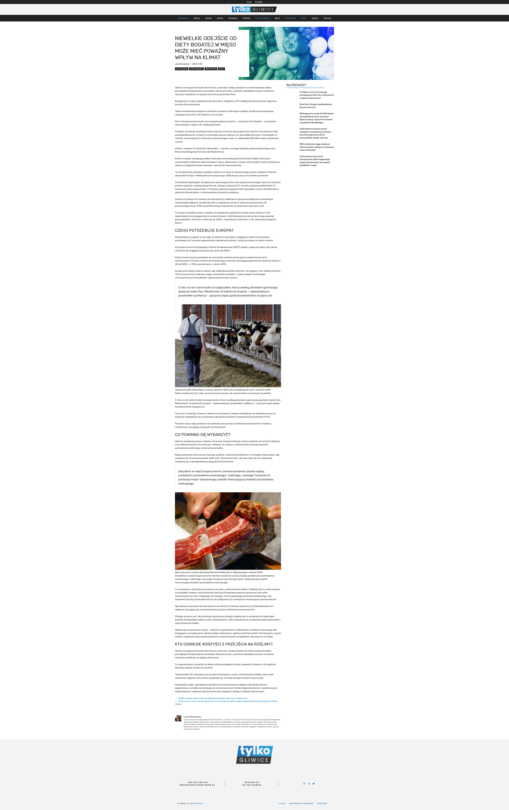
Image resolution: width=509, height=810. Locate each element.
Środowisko (290, 18)
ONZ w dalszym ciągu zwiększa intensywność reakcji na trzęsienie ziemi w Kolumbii (317, 147)
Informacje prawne (301, 803)
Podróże (246, 18)
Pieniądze (233, 18)
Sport (277, 18)
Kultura (220, 18)
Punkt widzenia (262, 18)
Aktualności (183, 18)
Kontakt (258, 2)
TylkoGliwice (195, 803)
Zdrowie (327, 18)
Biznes (197, 18)
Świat (303, 18)
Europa (208, 18)
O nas (249, 2)
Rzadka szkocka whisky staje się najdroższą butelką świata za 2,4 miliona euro (212, 698)
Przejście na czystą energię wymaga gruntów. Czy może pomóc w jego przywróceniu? (317, 95)
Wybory (315, 18)
